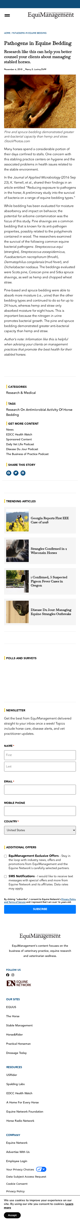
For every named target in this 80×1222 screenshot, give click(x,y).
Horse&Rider (14, 1034)
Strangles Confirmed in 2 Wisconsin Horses (49, 551)
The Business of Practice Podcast (27, 454)
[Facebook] (7, 974)
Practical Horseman (18, 1044)
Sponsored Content (19, 439)
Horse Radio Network (20, 1121)
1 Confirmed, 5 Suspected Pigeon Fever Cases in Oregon (49, 581)
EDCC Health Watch (19, 434)
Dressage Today (16, 1053)
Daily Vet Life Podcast (20, 444)
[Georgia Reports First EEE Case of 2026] (17, 520)
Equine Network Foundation (24, 1112)
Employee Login (16, 1161)
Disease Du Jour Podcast (22, 449)
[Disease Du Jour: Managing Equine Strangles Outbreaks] (17, 612)
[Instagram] (12, 974)
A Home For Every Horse (22, 1102)
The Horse (12, 1016)
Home (7, 33)
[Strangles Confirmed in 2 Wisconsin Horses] (17, 551)
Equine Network (16, 1143)
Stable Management (19, 1025)
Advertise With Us (18, 1152)
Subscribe (40, 909)
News (10, 430)
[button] (8, 473)
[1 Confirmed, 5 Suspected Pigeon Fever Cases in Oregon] (17, 581)
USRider (11, 1075)
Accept (12, 1215)
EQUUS (11, 1007)
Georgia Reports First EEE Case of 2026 (50, 520)
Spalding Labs (15, 1084)
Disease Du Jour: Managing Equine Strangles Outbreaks (51, 612)
